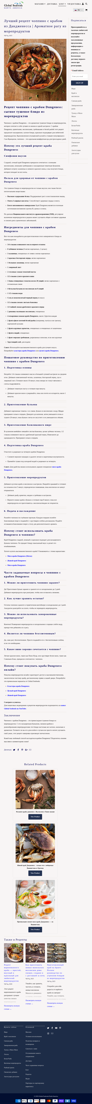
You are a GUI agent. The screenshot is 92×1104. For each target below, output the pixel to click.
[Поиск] (86, 4)
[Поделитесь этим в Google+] (26, 750)
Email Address (77, 70)
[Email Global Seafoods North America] (52, 1033)
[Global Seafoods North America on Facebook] (52, 1028)
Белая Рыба (75, 126)
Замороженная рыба (77, 107)
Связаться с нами (31, 1049)
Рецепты (28, 1074)
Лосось (74, 121)
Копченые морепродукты (77, 131)
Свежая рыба (76, 101)
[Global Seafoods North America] (13, 5)
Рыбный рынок (77, 138)
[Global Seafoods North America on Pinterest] (60, 1028)
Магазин (40, 4)
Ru (79, 10)
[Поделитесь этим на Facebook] (18, 750)
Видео (28, 1079)
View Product (35, 817)
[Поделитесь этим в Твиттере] (14, 750)
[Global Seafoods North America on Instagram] (48, 1033)
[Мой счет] (83, 4)
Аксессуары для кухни (76, 151)
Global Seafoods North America (48, 1096)
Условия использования (34, 1036)
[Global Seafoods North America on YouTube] (56, 1028)
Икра (73, 89)
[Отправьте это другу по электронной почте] (30, 750)
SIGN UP (79, 83)
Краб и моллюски (75, 94)
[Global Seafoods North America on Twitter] (48, 1028)
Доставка (52, 4)
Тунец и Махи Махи (76, 114)
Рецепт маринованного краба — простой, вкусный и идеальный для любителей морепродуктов (12, 973)
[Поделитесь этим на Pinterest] (22, 750)
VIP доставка (74, 4)
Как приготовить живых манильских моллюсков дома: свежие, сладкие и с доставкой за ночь (35, 970)
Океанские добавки (75, 144)
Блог (62, 4)
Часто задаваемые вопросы (35, 1065)
